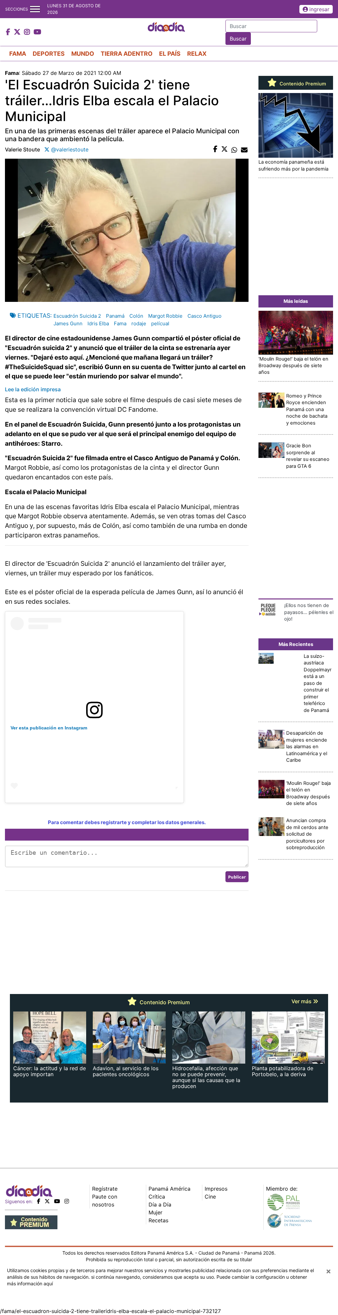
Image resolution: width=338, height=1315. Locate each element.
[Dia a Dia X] (18, 32)
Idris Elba (98, 323)
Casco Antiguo (204, 316)
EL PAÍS (170, 53)
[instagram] (66, 1201)
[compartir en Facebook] (215, 149)
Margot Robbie (165, 316)
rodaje (138, 323)
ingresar (319, 9)
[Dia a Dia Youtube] (37, 32)
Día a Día (160, 1204)
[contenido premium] (31, 1221)
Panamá (115, 316)
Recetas (158, 1220)
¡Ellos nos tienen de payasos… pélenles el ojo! (308, 612)
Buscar (238, 38)
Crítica (157, 1196)
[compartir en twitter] (224, 149)
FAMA (17, 53)
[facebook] (38, 1201)
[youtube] (57, 1201)
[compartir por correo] (244, 149)
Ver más (302, 1001)
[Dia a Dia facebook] (9, 32)
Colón (136, 316)
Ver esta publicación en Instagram (49, 727)
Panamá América (169, 1188)
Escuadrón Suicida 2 (77, 316)
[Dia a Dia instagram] (28, 32)
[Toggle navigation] (35, 9)
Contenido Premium (302, 84)
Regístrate (105, 1188)
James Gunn (68, 323)
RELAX (197, 53)
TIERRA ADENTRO (126, 53)
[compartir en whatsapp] (234, 149)
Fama (120, 323)
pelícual (160, 323)
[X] (47, 1201)
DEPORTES (49, 53)
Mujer (155, 1212)
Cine (210, 1196)
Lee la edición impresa (33, 389)
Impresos (216, 1188)
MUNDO (82, 53)
